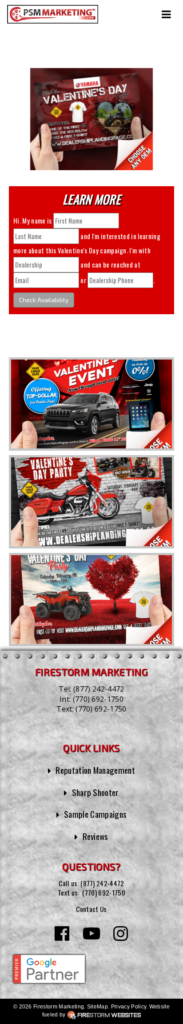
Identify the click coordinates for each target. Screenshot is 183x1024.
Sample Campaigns (95, 814)
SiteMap (97, 1007)
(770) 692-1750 (98, 699)
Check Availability (43, 300)
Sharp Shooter (95, 792)
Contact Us (91, 909)
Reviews (95, 836)
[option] (91, 404)
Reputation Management (95, 770)
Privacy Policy (128, 1007)
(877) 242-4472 (98, 689)
